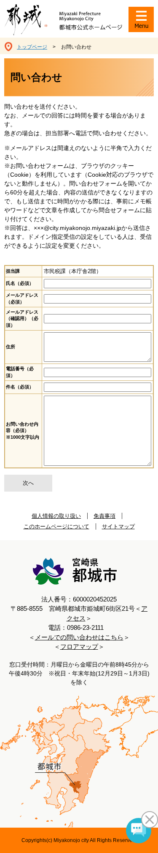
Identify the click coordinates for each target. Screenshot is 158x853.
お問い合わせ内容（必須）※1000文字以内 (22, 430)
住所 (10, 346)
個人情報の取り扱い (56, 516)
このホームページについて (56, 526)
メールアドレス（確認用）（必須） (22, 318)
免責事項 (104, 516)
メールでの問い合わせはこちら (79, 637)
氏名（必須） (20, 283)
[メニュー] (141, 19)
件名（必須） (20, 386)
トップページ (32, 47)
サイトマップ (118, 526)
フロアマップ (79, 646)
